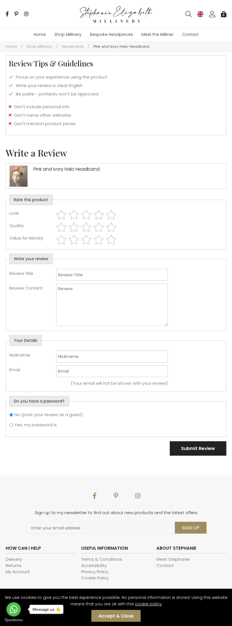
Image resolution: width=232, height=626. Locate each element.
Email (14, 370)
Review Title (21, 273)
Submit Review (198, 448)
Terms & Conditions (101, 559)
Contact (190, 34)
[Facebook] (7, 14)
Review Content (26, 288)
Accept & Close (116, 616)
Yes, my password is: (35, 425)
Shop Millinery (67, 34)
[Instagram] (26, 14)
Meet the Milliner (157, 34)
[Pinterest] (16, 14)
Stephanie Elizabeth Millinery (116, 14)
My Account (18, 572)
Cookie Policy (95, 578)
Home (40, 34)
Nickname (19, 355)
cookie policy (148, 604)
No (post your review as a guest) (48, 415)
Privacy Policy (94, 572)
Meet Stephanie (173, 559)
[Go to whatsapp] (14, 609)
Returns (14, 565)
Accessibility (94, 565)
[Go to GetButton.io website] (14, 620)
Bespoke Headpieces (111, 34)
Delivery (14, 559)
